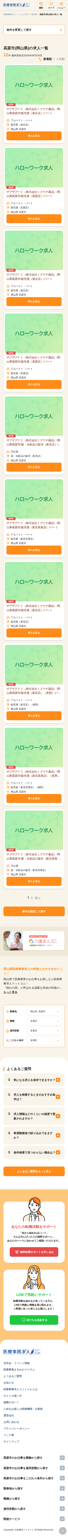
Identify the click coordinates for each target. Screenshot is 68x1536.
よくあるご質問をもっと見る (34, 1171)
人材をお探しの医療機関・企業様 (23, 1408)
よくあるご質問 (12, 1376)
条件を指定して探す (34, 911)
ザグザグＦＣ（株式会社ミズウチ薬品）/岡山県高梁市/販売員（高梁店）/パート (33, 194)
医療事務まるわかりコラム (19, 1369)
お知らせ (8, 1382)
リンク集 (8, 1434)
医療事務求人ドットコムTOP (16, 14)
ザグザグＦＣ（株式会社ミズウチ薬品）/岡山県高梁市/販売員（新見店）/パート (33, 607)
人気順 (60, 58)
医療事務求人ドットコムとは (20, 1389)
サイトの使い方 (12, 1395)
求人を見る (34, 135)
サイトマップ (11, 1441)
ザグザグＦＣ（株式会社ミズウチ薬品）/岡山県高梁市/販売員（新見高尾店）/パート (33, 525)
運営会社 (8, 1415)
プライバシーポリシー (16, 1428)
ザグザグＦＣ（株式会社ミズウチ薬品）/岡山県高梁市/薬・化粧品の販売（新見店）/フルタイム (33, 443)
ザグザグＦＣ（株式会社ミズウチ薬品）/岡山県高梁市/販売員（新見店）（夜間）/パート (33, 691)
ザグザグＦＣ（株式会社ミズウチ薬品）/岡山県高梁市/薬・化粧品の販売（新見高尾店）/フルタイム (33, 857)
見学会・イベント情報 (16, 1363)
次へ (37, 897)
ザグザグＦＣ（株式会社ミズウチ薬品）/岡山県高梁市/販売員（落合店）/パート (33, 111)
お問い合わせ (11, 1422)
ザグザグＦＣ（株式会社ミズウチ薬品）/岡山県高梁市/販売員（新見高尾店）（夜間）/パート (33, 774)
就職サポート (11, 1402)
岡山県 (34, 14)
